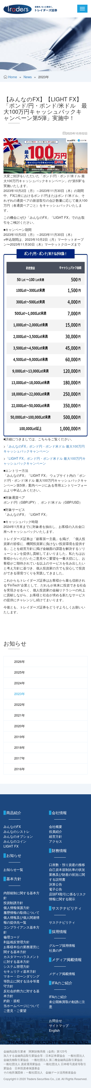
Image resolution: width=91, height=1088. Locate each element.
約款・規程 (12, 1000)
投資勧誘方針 (13, 902)
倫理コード (12, 937)
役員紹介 (55, 831)
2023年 (19, 693)
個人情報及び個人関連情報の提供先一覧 (21, 920)
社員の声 (55, 950)
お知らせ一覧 (13, 869)
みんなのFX (12, 826)
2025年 (19, 672)
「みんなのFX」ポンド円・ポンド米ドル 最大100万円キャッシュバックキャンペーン (44, 448)
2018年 (19, 747)
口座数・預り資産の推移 (67, 864)
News (28, 76)
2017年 (19, 758)
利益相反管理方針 (17, 942)
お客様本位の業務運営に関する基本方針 (21, 949)
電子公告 (55, 889)
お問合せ (55, 1020)
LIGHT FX (11, 846)
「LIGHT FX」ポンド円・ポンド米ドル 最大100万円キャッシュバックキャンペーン (45, 461)
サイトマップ (59, 1025)
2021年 (19, 715)
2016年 (19, 769)
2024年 (19, 683)
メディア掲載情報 (62, 973)
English (54, 1030)
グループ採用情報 (62, 945)
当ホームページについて (21, 1005)
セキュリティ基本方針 (20, 971)
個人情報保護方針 (17, 907)
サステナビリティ (62, 922)
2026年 (19, 661)
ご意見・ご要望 (15, 1010)
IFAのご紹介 (58, 996)
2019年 (19, 736)
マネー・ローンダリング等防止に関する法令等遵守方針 (21, 981)
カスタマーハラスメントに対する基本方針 (21, 959)
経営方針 (55, 836)
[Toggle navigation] (82, 9)
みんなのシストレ (17, 831)
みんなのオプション (18, 836)
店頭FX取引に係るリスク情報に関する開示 (67, 896)
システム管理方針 (17, 966)
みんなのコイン (15, 841)
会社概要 (55, 826)
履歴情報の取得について (21, 912)
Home (12, 76)
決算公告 (55, 884)
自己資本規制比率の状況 (67, 869)
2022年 (19, 704)
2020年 (19, 726)
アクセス (55, 841)
